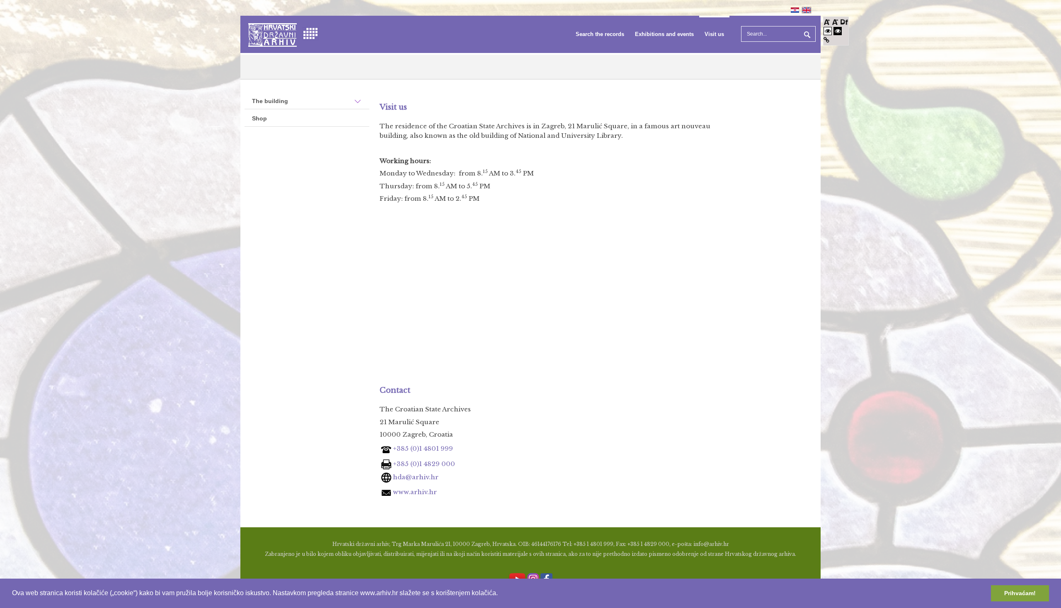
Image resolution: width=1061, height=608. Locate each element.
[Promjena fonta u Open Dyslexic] (844, 21)
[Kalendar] (310, 32)
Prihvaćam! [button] (1020, 593)
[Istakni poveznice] (826, 39)
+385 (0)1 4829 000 (423, 464)
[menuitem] (600, 34)
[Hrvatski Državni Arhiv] (272, 34)
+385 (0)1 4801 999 (423, 448)
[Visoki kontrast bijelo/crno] (828, 30)
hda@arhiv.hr (414, 477)
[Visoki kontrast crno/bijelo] (837, 30)
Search (806, 34)
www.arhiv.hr (415, 492)
